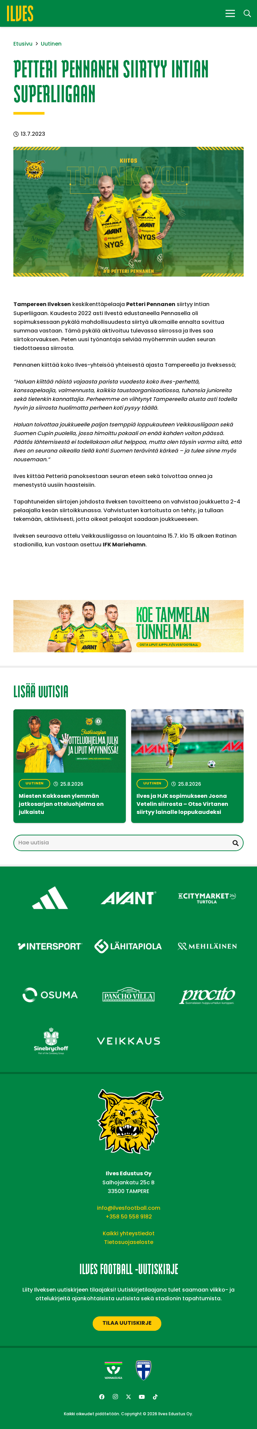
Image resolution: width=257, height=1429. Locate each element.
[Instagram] (115, 1397)
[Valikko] (230, 13)
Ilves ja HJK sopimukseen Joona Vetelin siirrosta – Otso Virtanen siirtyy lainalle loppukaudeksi (182, 804)
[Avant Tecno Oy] (128, 881)
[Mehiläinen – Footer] (207, 930)
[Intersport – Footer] (50, 930)
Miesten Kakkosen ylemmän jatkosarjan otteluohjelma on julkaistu (61, 804)
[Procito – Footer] (207, 979)
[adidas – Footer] (50, 881)
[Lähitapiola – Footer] (128, 928)
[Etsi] (235, 842)
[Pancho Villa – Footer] (128, 979)
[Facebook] (101, 1397)
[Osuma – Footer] (50, 979)
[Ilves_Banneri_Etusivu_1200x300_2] (128, 626)
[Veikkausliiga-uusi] (113, 1370)
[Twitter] (128, 1397)
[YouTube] (142, 1397)
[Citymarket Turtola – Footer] (207, 881)
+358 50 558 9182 (128, 1216)
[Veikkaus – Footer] (128, 1025)
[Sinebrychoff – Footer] (50, 1025)
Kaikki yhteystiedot (129, 1233)
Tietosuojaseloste (128, 1242)
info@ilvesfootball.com (128, 1208)
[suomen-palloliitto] (143, 1370)
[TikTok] (155, 1397)
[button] (247, 13)
